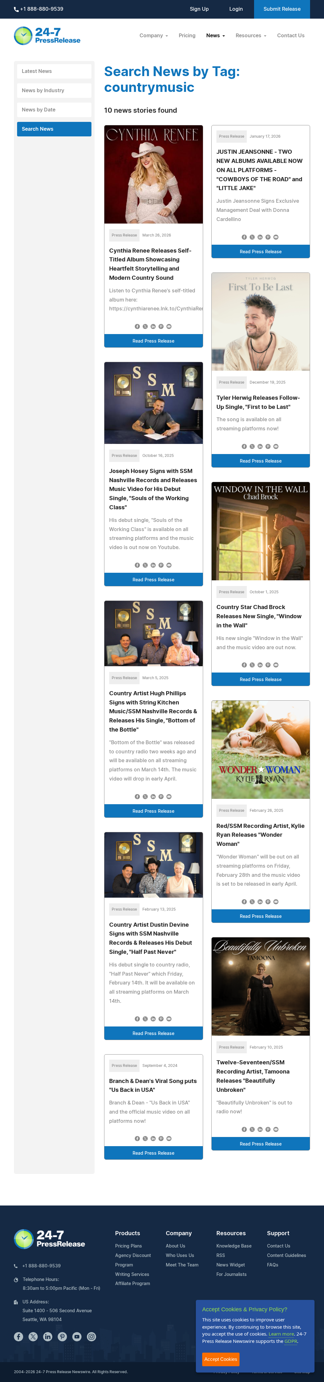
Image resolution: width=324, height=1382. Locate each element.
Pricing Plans (128, 1246)
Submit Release (282, 9)
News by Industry (43, 90)
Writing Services (132, 1274)
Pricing (187, 35)
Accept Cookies (220, 1359)
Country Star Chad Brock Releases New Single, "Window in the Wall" (259, 617)
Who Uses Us (180, 1255)
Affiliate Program (132, 1284)
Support (278, 1233)
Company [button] (152, 35)
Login (236, 9)
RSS (220, 1255)
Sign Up (199, 9)
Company (179, 1233)
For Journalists (231, 1274)
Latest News (37, 71)
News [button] (213, 35)
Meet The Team (182, 1265)
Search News (37, 129)
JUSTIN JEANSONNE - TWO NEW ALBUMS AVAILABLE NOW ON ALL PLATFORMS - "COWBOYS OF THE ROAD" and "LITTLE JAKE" (259, 170)
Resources (231, 1233)
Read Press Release (153, 341)
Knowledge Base (234, 1246)
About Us (175, 1246)
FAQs (272, 1265)
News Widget (230, 1265)
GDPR (290, 1341)
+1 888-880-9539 (41, 9)
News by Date (38, 109)
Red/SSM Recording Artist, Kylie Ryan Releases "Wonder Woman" (260, 835)
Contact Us (291, 35)
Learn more (281, 1334)
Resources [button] (249, 35)
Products (127, 1233)
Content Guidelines (286, 1255)
